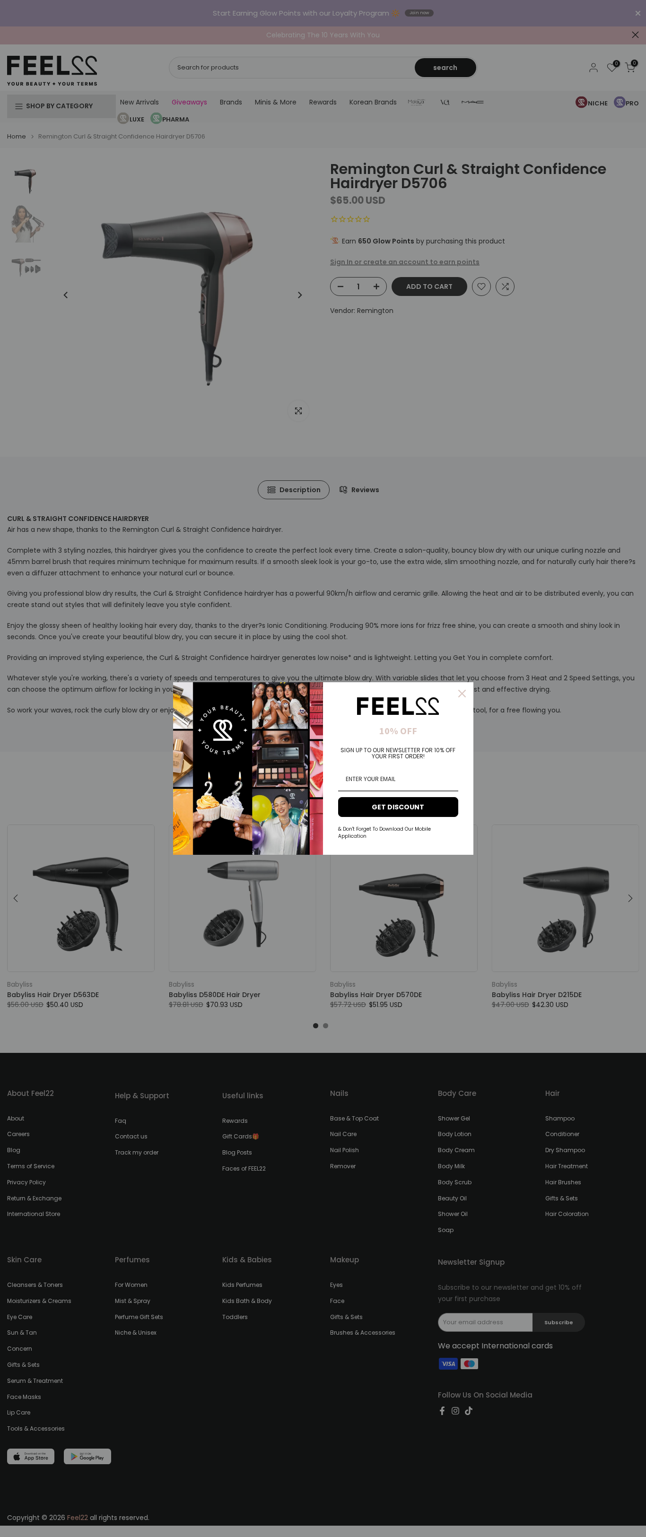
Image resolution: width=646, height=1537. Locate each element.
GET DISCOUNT (398, 807)
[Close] (462, 693)
